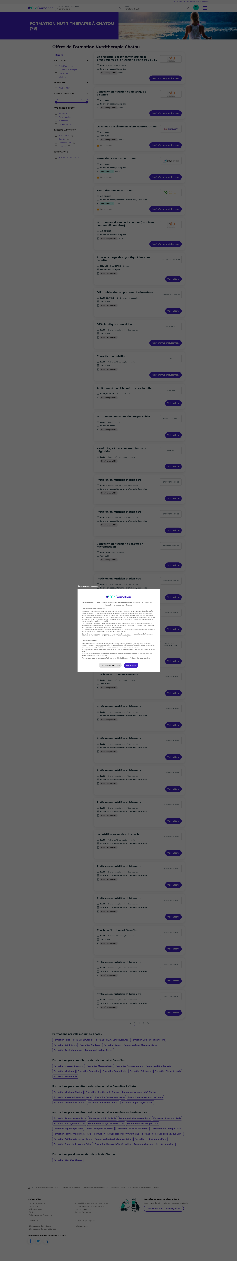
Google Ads (124, 643)
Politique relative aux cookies (139, 658)
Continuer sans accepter (88, 586)
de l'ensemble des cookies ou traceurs (107, 614)
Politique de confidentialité (115, 658)
